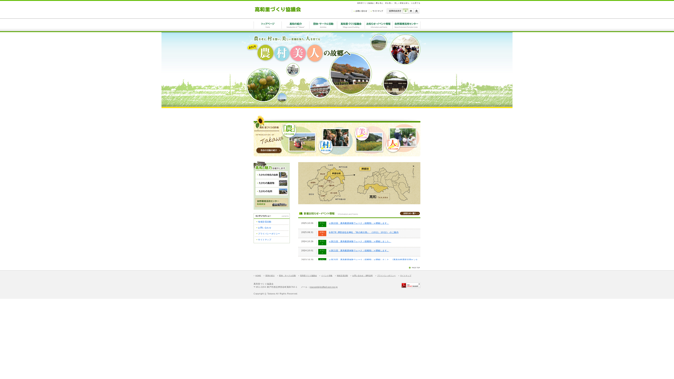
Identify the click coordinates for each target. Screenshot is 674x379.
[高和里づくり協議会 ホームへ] (278, 13)
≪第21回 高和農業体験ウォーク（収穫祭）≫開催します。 (359, 250)
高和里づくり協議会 (308, 276)
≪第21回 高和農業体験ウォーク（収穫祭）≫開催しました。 (360, 241)
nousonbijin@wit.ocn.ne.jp (324, 287)
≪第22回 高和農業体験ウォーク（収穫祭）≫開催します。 (359, 223)
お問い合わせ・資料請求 (362, 276)
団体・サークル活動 (287, 276)
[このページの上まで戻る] (414, 267)
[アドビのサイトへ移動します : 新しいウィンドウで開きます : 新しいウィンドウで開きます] (410, 286)
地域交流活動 (264, 222)
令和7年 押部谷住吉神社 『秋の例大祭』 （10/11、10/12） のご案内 (363, 232)
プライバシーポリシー (269, 233)
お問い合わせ (264, 228)
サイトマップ (264, 239)
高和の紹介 (270, 276)
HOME (258, 276)
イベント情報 (326, 276)
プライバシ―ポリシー (386, 276)
